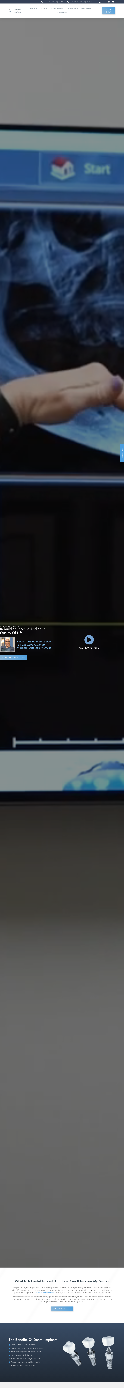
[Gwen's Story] (89, 640)
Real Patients (43, 8)
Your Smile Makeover (72, 8)
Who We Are (33, 8)
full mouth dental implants (44, 1293)
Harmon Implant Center (57, 8)
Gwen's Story (89, 648)
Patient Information (62, 12)
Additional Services (86, 8)
